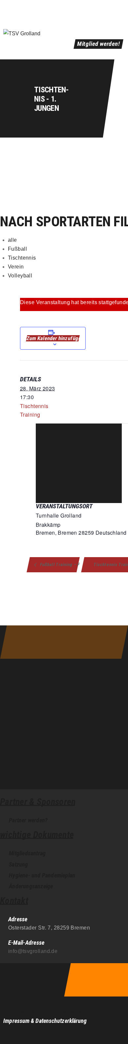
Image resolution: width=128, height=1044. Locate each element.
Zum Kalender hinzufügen (53, 338)
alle (12, 240)
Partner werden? (28, 820)
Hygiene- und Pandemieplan (42, 875)
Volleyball (20, 275)
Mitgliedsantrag (27, 853)
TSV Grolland (15, 1011)
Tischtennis (22, 258)
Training (30, 414)
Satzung (18, 864)
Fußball (17, 249)
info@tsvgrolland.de (33, 951)
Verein (16, 266)
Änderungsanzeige (31, 886)
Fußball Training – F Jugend (59, 564)
